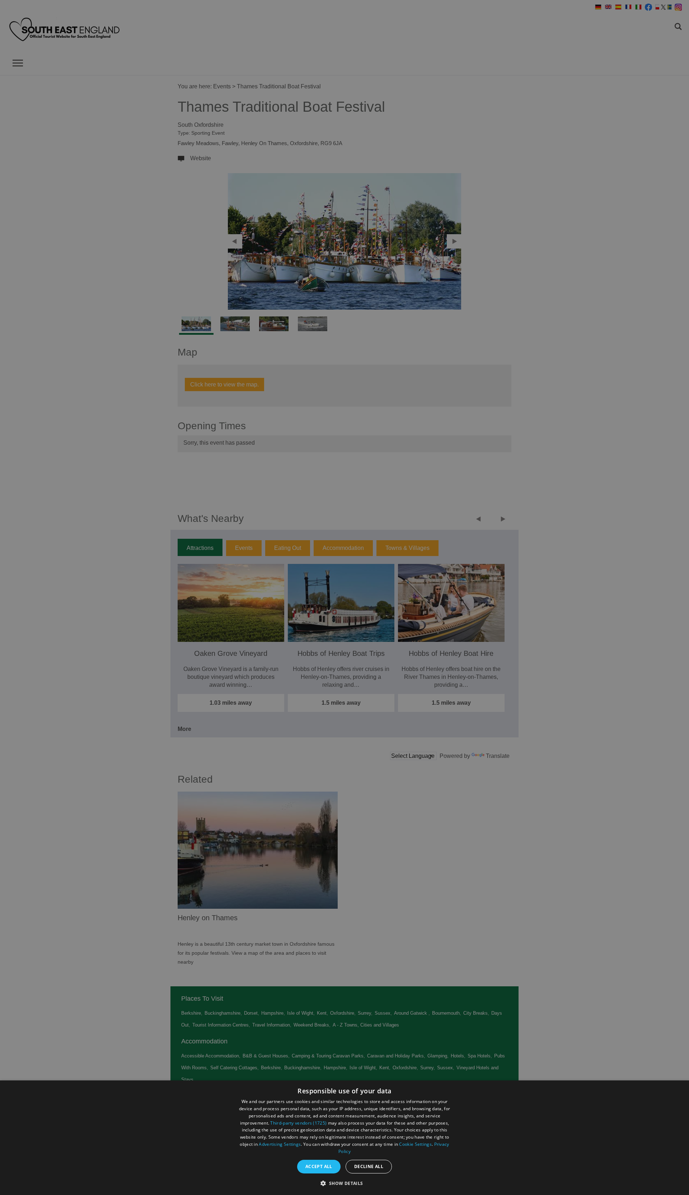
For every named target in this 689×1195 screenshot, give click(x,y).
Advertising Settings (280, 1144)
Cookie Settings (415, 1144)
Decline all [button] (368, 1166)
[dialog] (344, 1137)
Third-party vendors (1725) (298, 1123)
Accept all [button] (318, 1166)
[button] (344, 1182)
